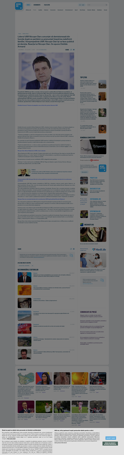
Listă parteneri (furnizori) (60, 442)
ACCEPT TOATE (110, 438)
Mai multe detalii (11, 438)
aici (27, 449)
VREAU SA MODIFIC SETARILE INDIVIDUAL (110, 443)
